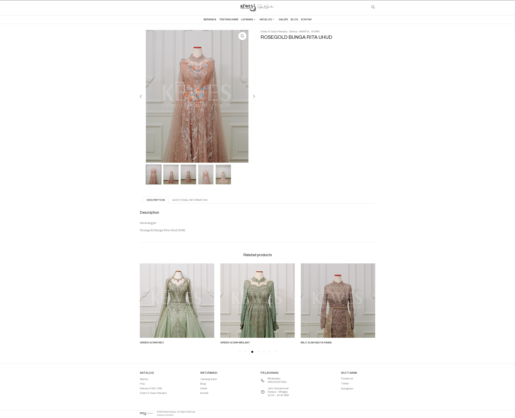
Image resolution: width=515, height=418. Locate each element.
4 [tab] (258, 351)
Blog (203, 383)
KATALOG (266, 19)
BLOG (294, 19)
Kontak (204, 393)
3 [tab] (252, 352)
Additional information (189, 200)
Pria (142, 383)
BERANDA (210, 19)
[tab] (156, 199)
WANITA (304, 31)
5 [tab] (264, 351)
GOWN (315, 31)
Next (253, 96)
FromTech (168, 415)
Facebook (347, 378)
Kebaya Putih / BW (151, 388)
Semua (293, 31)
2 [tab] (245, 351)
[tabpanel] (177, 304)
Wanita (144, 379)
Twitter (345, 383)
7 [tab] (276, 351)
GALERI (283, 19)
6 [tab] (270, 351)
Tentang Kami (208, 379)
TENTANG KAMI (228, 19)
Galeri (203, 388)
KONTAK (306, 19)
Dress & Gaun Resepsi (274, 31)
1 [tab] (239, 351)
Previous (141, 96)
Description (156, 200)
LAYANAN (247, 19)
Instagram (347, 388)
